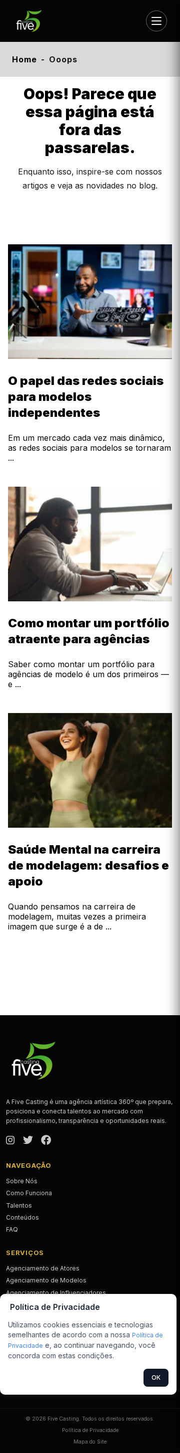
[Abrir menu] (156, 20)
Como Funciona (29, 1193)
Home (24, 59)
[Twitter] (28, 1141)
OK (156, 1377)
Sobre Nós (22, 1181)
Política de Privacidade (90, 1430)
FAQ (12, 1229)
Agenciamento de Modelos (46, 1280)
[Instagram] (10, 1141)
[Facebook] (46, 1141)
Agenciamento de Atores (43, 1268)
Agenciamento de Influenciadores (56, 1292)
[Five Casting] (33, 21)
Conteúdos (22, 1217)
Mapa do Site (90, 1442)
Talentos (19, 1205)
